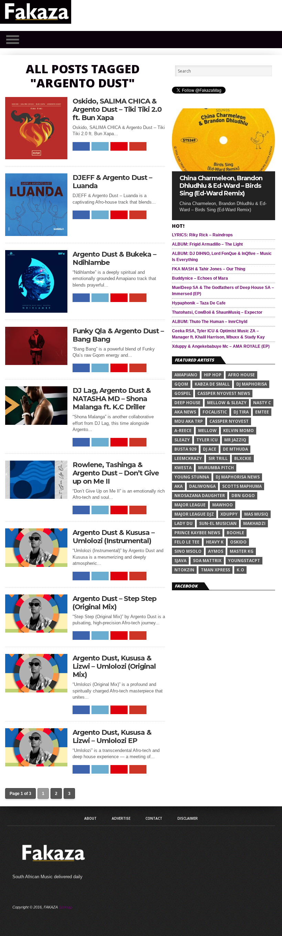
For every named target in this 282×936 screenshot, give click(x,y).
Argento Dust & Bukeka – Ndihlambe (114, 258)
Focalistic (215, 412)
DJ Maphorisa (251, 384)
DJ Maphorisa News (238, 477)
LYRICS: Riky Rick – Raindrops (202, 235)
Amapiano (185, 375)
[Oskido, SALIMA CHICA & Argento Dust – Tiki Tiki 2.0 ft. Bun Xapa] (36, 157)
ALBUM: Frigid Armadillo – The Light (207, 244)
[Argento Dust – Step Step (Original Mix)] (36, 631)
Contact (153, 818)
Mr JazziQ (235, 440)
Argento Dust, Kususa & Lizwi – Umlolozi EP (112, 736)
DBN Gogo (243, 495)
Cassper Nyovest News (223, 393)
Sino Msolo (188, 551)
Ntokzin (184, 570)
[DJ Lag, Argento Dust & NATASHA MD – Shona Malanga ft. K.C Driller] (36, 423)
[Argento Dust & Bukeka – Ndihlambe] (36, 311)
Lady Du (183, 523)
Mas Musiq (256, 514)
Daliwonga (202, 486)
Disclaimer (187, 818)
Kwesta (183, 468)
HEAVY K (215, 542)
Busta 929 (185, 449)
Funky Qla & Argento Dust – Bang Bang (118, 335)
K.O (240, 570)
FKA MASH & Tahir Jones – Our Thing (208, 269)
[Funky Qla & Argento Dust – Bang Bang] (36, 363)
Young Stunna (191, 477)
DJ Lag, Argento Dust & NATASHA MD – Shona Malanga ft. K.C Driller (112, 398)
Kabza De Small (212, 384)
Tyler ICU (207, 440)
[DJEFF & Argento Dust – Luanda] (36, 234)
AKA (178, 486)
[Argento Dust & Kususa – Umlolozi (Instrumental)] (36, 565)
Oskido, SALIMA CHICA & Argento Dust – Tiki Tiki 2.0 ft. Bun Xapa (117, 109)
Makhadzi (254, 523)
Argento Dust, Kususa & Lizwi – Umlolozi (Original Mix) (114, 666)
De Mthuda (235, 449)
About (90, 818)
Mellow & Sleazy (227, 403)
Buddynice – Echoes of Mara (200, 278)
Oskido (238, 542)
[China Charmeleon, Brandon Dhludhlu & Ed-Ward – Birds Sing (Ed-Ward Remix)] (223, 169)
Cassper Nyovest (229, 421)
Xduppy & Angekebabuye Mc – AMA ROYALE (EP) (221, 346)
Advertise (121, 818)
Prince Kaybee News (197, 533)
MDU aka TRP (188, 421)
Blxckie (242, 458)
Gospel (182, 393)
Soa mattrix (207, 560)
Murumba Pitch (216, 468)
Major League (190, 505)
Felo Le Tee (186, 542)
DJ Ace (209, 449)
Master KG (241, 551)
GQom (181, 384)
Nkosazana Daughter (199, 495)
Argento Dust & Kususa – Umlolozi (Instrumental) (113, 536)
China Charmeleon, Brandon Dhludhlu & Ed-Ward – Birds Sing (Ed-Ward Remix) (221, 186)
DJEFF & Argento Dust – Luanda (112, 181)
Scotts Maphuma (242, 486)
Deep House (187, 403)
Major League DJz (194, 514)
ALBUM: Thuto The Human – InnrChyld (209, 321)
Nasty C (262, 403)
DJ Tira (241, 412)
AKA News (185, 412)
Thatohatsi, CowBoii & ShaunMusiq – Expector (217, 312)
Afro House (241, 375)
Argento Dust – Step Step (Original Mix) (114, 602)
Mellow (207, 430)
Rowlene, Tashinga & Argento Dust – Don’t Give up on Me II (116, 473)
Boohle (235, 533)
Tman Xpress (215, 570)
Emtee (262, 412)
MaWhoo (222, 505)
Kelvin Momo (238, 430)
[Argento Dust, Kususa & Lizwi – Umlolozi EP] (36, 764)
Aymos (215, 551)
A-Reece (183, 430)
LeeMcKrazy (188, 458)
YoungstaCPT (244, 560)
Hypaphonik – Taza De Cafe (199, 303)
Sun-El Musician (218, 523)
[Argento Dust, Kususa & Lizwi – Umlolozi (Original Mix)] (36, 690)
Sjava (180, 560)
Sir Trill (218, 458)
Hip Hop (212, 375)
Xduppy (229, 514)
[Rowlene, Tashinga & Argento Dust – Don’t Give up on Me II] (36, 497)
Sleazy (182, 440)
